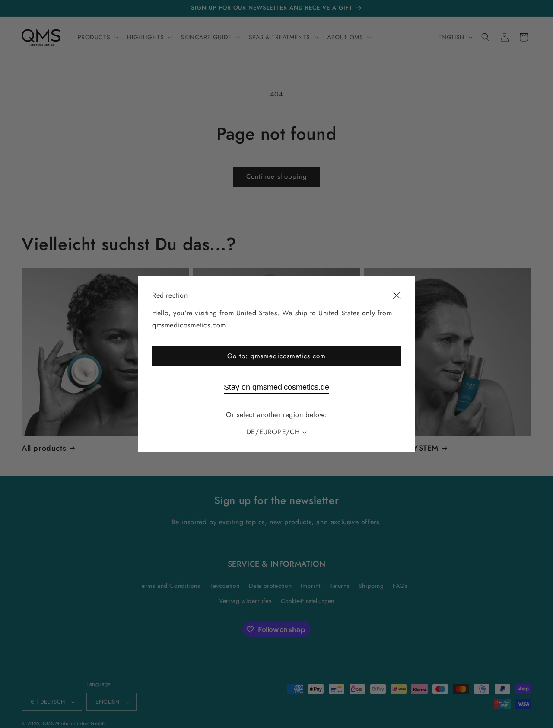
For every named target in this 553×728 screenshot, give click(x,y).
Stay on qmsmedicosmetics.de (276, 387)
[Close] (396, 295)
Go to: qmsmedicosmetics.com (276, 356)
